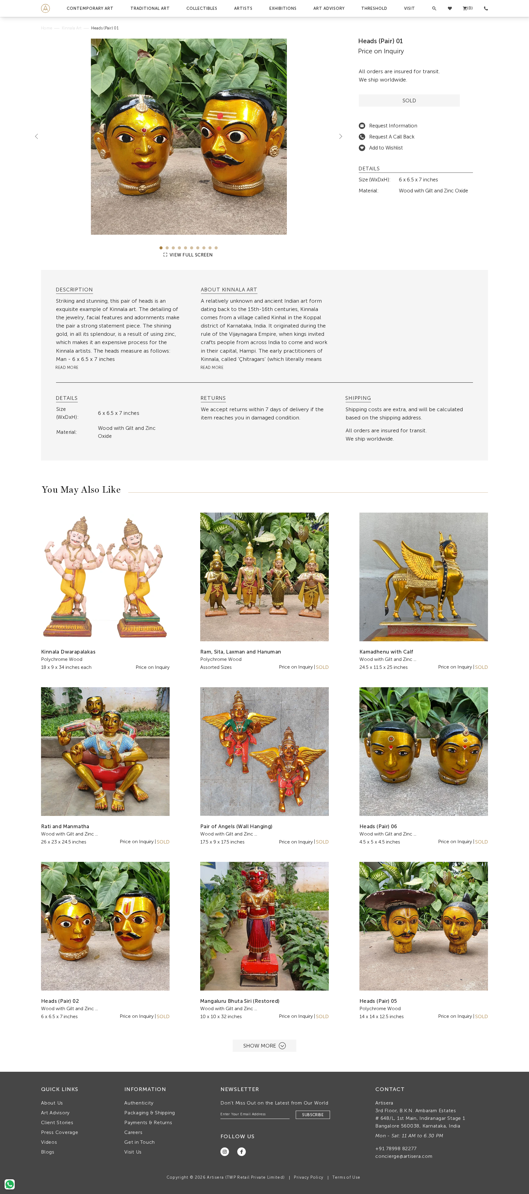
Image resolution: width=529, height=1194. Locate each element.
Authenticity (139, 1103)
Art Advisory (329, 8)
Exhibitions (283, 8)
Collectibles (201, 8)
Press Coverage (59, 1132)
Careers (133, 1132)
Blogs (47, 1152)
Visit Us (133, 1152)
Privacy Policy (308, 1177)
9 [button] (210, 247)
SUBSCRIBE (313, 1115)
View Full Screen (190, 255)
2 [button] (167, 247)
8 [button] (203, 247)
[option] (188, 137)
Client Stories (57, 1122)
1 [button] (161, 247)
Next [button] (338, 136)
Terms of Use (346, 1177)
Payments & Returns (148, 1122)
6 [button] (191, 247)
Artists (243, 8)
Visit (409, 8)
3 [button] (173, 247)
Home (46, 28)
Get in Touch (139, 1142)
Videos (49, 1142)
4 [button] (179, 247)
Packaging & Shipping (149, 1113)
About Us (52, 1103)
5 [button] (185, 247)
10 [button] (216, 247)
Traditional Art (150, 8)
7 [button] (197, 247)
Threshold (374, 8)
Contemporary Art (90, 8)
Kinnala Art (71, 28)
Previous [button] (39, 136)
